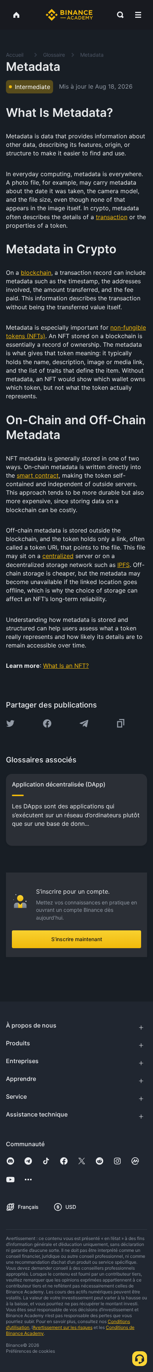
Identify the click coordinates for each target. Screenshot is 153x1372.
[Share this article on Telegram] (83, 723)
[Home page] (69, 15)
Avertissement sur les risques (62, 1327)
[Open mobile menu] (138, 15)
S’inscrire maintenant (76, 939)
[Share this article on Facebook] (47, 723)
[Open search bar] (118, 15)
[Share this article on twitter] (10, 723)
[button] (138, 14)
